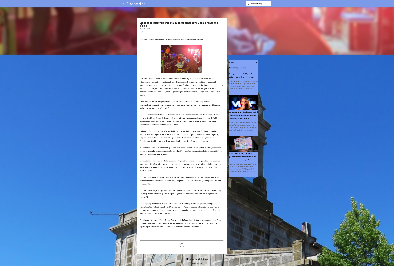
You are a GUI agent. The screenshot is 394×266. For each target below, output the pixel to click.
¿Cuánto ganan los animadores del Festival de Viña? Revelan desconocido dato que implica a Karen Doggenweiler (243, 115)
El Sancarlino (136, 4)
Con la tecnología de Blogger (198, 259)
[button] (141, 32)
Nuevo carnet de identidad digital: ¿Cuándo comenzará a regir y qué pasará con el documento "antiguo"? (242, 157)
